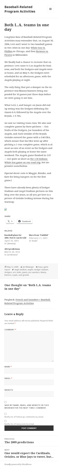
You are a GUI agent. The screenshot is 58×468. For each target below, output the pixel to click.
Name (8, 366)
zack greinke (23, 275)
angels (30, 269)
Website (8, 390)
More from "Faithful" (39, 235)
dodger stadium (41, 269)
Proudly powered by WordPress (18, 464)
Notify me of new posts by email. (19, 424)
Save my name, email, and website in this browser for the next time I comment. (26, 406)
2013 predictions (12, 249)
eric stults (17, 272)
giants (25, 272)
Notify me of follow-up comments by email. (24, 417)
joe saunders (34, 272)
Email (8, 378)
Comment (10, 329)
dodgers (8, 272)
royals (15, 275)
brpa (40, 267)
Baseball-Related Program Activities (19, 8)
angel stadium (20, 269)
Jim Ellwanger (28, 267)
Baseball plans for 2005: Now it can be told (15, 236)
